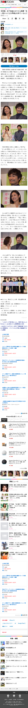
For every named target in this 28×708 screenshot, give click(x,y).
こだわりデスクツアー (7, 623)
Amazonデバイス (4, 420)
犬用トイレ (24, 419)
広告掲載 (10, 699)
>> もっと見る (23, 468)
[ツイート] (8, 18)
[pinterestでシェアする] (19, 18)
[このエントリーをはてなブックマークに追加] (23, 18)
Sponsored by (17, 413)
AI (15, 623)
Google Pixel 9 (21, 623)
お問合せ (5, 699)
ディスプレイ (17, 419)
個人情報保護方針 (20, 699)
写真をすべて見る (15, 66)
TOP (14, 692)
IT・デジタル (8, 4)
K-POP (11, 626)
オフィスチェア (10, 420)
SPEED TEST (14, 4)
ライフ (25, 4)
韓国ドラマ (4, 626)
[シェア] (12, 18)
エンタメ (19, 4)
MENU (22, 1)
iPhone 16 (12, 620)
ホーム (3, 4)
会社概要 (14, 699)
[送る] (15, 18)
